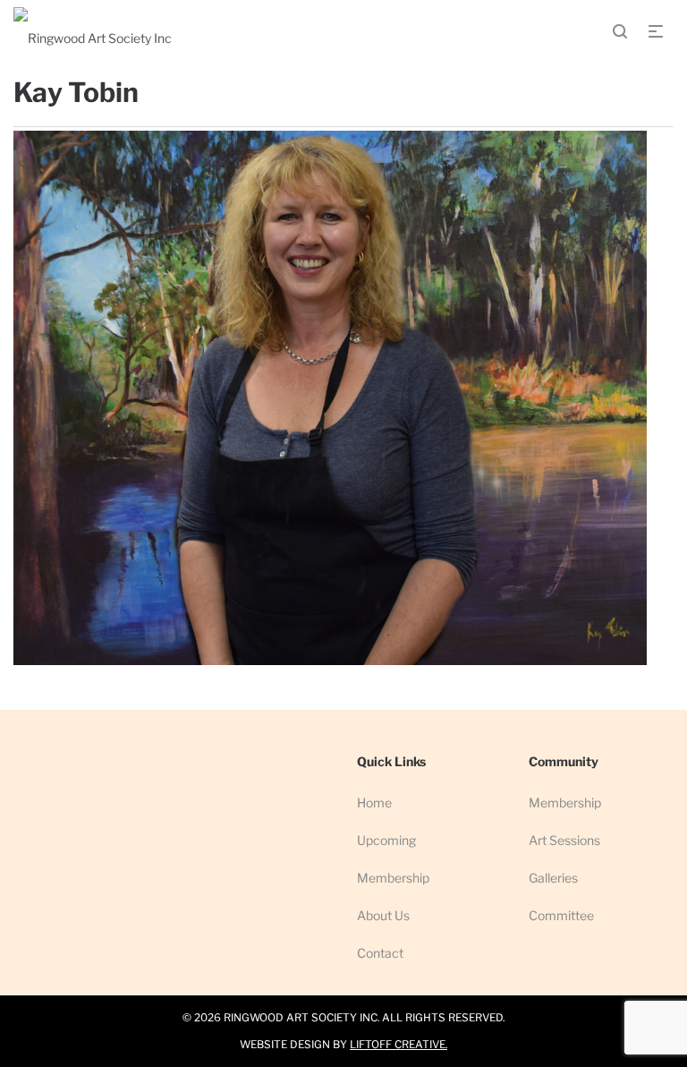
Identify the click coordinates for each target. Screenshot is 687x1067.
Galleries (553, 877)
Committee (561, 915)
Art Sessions (564, 840)
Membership (393, 877)
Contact (380, 952)
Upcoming (386, 840)
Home (374, 802)
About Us (383, 915)
